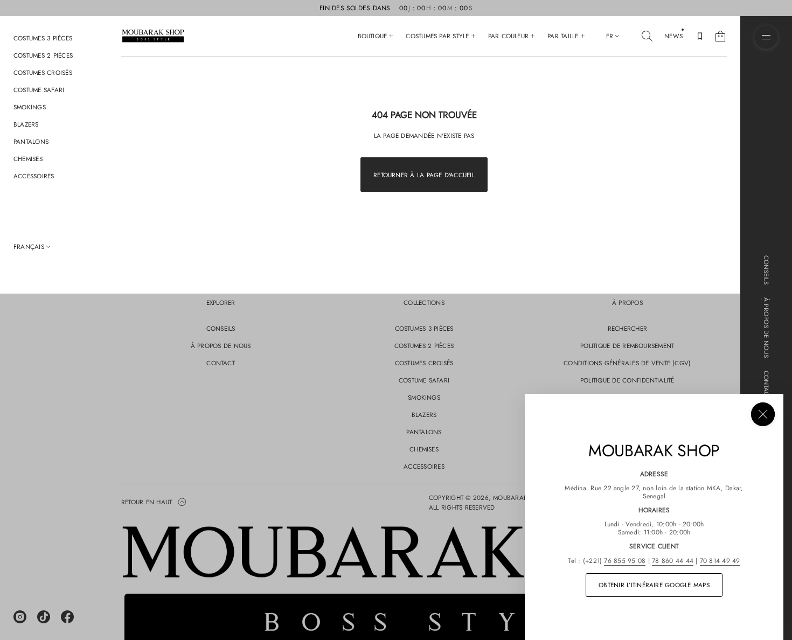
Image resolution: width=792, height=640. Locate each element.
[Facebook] (67, 617)
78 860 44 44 (672, 561)
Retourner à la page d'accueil (424, 174)
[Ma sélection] (699, 36)
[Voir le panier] (720, 36)
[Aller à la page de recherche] (647, 36)
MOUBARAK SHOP (519, 497)
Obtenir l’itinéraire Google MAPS (654, 584)
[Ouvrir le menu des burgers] (766, 37)
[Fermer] (763, 414)
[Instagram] (20, 617)
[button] (647, 36)
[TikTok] (43, 617)
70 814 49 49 (720, 561)
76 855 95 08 (624, 561)
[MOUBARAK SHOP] (153, 36)
